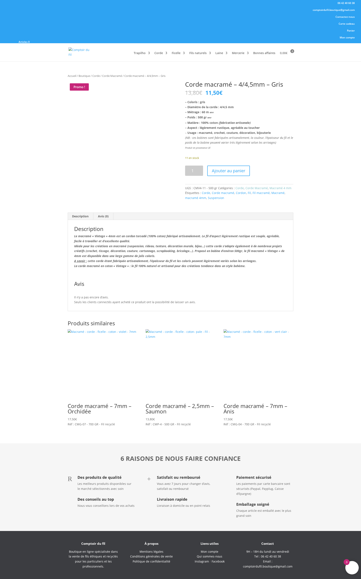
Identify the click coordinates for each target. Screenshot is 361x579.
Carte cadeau (347, 24)
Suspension (216, 198)
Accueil (72, 76)
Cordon (241, 193)
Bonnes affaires (264, 53)
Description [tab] (80, 216)
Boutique (84, 76)
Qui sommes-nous (209, 556)
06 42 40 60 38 (346, 3)
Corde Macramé (112, 76)
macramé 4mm (195, 198)
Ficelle (176, 53)
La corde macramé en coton (93, 266)
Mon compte (347, 37)
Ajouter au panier (228, 171)
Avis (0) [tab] (103, 216)
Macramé (278, 193)
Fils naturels (198, 53)
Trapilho (140, 53)
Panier (351, 30)
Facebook (218, 561)
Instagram (202, 561)
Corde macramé (223, 193)
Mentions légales (151, 552)
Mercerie (238, 53)
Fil (249, 193)
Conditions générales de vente (151, 556)
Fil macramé (261, 193)
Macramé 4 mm (280, 188)
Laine (219, 53)
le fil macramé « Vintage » (262, 251)
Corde (158, 53)
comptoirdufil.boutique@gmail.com (334, 10)
